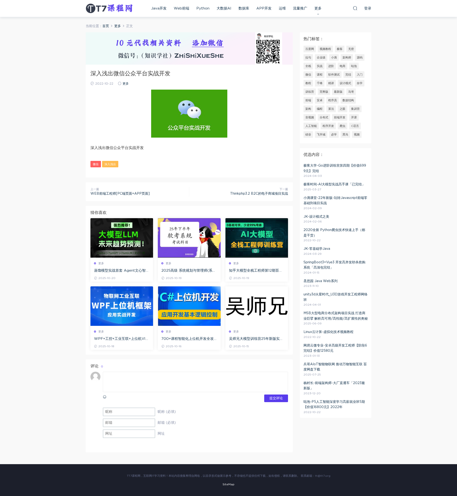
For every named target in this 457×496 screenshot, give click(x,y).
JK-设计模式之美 (316, 216)
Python (202, 8)
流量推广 (300, 8)
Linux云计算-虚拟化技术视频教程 (328, 332)
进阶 (331, 66)
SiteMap (228, 484)
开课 (354, 117)
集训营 (355, 108)
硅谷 (308, 134)
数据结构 (348, 100)
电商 (342, 66)
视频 (357, 134)
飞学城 (321, 134)
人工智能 (311, 126)
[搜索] (355, 8)
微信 (96, 164)
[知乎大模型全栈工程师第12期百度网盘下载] (256, 238)
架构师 (347, 57)
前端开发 (339, 117)
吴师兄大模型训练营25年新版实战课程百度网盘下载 (256, 339)
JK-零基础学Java (316, 248)
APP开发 (264, 8)
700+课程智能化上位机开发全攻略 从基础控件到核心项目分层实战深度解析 (188, 339)
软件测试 (334, 74)
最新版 (338, 91)
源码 (360, 57)
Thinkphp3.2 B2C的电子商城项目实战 (259, 193)
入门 (360, 74)
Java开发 (159, 8)
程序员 (332, 100)
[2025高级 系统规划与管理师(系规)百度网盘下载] (189, 238)
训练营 (309, 91)
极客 (340, 49)
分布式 (324, 117)
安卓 (320, 100)
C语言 (355, 126)
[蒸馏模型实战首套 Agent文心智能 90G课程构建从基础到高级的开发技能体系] (121, 238)
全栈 (308, 66)
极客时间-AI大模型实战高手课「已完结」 (334, 184)
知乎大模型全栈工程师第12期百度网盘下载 (256, 271)
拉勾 (308, 57)
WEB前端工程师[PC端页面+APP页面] (120, 193)
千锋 (320, 83)
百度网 (309, 49)
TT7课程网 (109, 8)
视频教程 (325, 49)
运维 (282, 8)
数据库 (243, 8)
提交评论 (276, 398)
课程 (320, 74)
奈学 (360, 83)
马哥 (351, 91)
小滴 (334, 57)
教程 (308, 83)
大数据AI (224, 8)
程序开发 (328, 126)
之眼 (342, 108)
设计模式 (345, 83)
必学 (334, 134)
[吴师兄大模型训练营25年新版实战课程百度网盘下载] (256, 306)
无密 (351, 49)
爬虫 (342, 126)
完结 (348, 74)
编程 (320, 108)
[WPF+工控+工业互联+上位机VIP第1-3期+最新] (121, 306)
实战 (320, 66)
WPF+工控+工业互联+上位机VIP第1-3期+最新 (121, 339)
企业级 (321, 57)
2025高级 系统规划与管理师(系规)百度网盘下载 (186, 271)
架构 (308, 108)
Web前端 (181, 8)
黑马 (345, 134)
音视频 (309, 117)
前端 (308, 100)
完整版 (324, 91)
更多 (318, 8)
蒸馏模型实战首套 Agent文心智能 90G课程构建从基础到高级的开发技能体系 (121, 271)
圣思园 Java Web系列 (320, 281)
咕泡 (354, 66)
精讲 (331, 83)
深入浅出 (110, 164)
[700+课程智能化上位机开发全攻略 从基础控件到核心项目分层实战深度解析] (189, 306)
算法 (331, 108)
